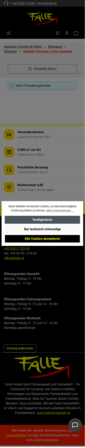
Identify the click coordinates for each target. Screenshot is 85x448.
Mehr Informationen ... (60, 210)
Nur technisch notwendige (42, 229)
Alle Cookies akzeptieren (42, 239)
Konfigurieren (42, 220)
